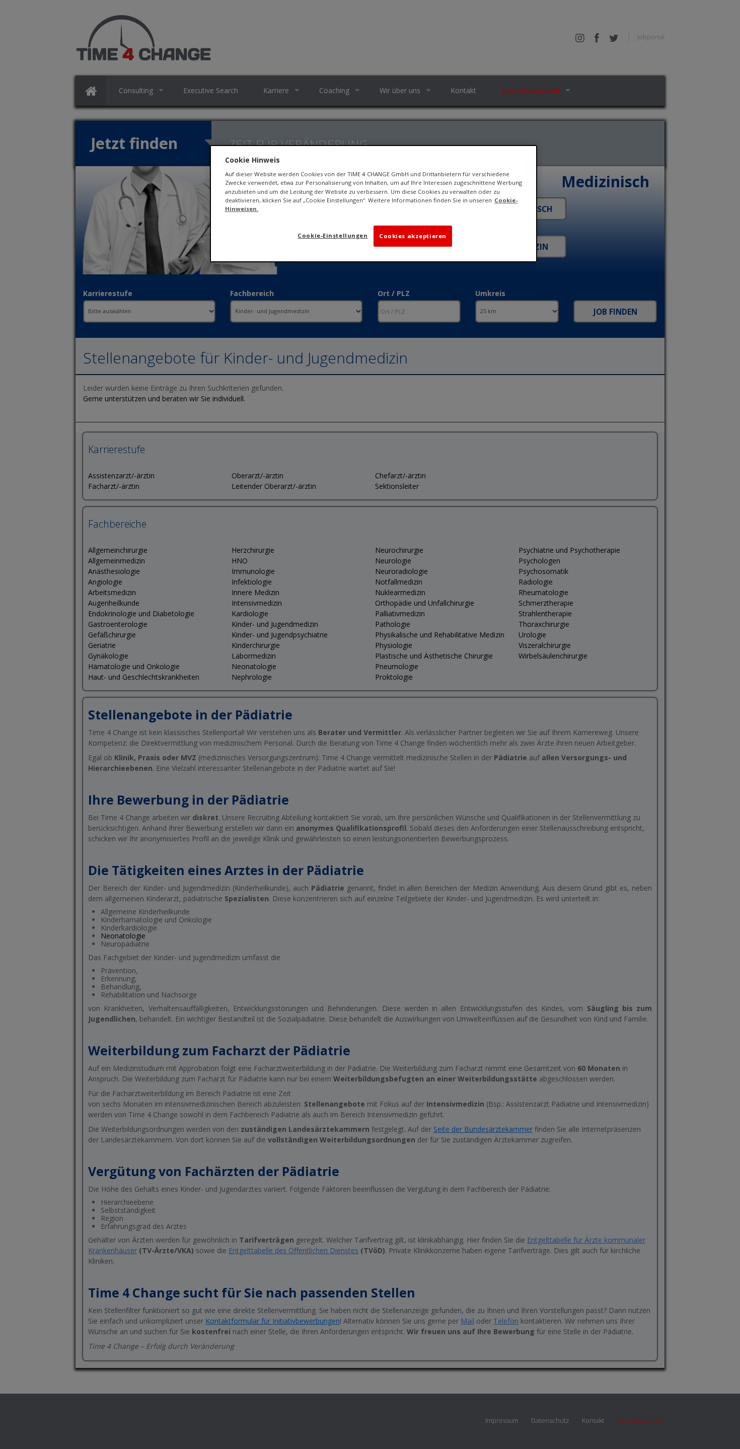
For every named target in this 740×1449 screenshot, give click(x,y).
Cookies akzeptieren (413, 236)
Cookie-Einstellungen (332, 235)
